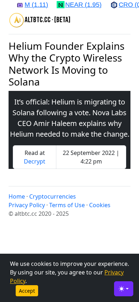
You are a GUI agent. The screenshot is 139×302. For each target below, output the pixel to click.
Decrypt (34, 161)
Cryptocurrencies (52, 196)
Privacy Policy (27, 205)
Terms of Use (67, 205)
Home (17, 196)
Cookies (99, 205)
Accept (27, 290)
